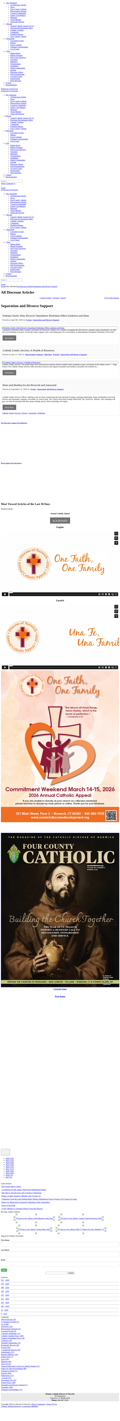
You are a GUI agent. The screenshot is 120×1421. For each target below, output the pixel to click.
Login (3, 188)
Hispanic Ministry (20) (9, 1355)
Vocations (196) (7, 1387)
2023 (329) (10, 1165)
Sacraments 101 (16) (8, 1380)
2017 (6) (9, 1177)
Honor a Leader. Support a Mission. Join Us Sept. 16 (21, 1196)
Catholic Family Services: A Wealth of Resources (28, 350)
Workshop (41, 413)
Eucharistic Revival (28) (10, 1345)
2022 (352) (10, 1167)
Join (4, 1270)
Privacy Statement (38, 1404)
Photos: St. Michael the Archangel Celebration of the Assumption (25, 1202)
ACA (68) (5, 1324)
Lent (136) (5, 1359)
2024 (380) (10, 1163)
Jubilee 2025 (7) (7, 1357)
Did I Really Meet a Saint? (11, 1187)
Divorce (25, 413)
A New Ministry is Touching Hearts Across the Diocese (22, 1209)
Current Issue (60, 989)
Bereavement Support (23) (11, 1329)
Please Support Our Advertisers (11, 463)
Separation (32, 413)
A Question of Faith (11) (10, 1322)
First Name (5, 1240)
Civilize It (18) (6, 1341)
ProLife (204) (6, 1373)
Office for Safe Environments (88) (13, 1369)
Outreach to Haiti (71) (9, 1371)
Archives (56, 298)
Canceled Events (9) (8, 1331)
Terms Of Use (51, 1404)
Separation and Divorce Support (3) (14, 1385)
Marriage (48, 354)
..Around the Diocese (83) (10, 1350)
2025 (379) (10, 1160)
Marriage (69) (6, 1362)
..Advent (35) (6, 1378)
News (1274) (6, 1364)
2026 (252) (10, 1158)
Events (29, 320)
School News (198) (8, 1383)
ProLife (56, 354)
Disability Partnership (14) (11, 1343)
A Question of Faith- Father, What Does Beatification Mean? (23, 1190)
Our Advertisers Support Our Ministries (14, 423)
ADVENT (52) (7, 1327)
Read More (9, 338)
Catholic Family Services (11, 413)
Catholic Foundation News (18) (12, 1338)
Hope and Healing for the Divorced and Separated (29, 385)
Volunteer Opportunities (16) (11, 1390)
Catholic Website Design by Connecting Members (19, 1406)
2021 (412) (10, 1169)
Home (3, 286)
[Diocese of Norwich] (9, 89)
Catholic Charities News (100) (12, 1336)
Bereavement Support (34, 354)
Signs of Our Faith (8, 1205)
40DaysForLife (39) (8, 1320)
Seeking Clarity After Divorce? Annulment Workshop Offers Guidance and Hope (46, 315)
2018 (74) (9, 1175)
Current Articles (45, 298)
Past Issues (60, 996)
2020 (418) (10, 1171)
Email (3, 1260)
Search (63, 298)
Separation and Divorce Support (46, 320)
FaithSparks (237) (7, 1352)
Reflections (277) (7, 1376)
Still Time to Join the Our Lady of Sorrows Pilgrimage (21, 1193)
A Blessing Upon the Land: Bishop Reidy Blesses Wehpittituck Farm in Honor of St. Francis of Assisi (39, 1199)
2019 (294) (10, 1173)
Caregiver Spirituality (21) (10, 1334)
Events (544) (6, 1348)
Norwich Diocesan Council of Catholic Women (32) (20, 1366)
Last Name (5, 1250)
